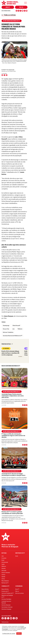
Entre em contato (19, 593)
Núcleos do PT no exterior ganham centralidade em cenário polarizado (12, 512)
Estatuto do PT (5, 591)
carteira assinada (19, 95)
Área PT (8, 7)
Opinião (3, 576)
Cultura (3, 574)
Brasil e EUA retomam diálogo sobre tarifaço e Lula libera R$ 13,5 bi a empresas (10, 353)
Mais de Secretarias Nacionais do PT (11, 366)
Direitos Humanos (6, 572)
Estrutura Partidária (6, 599)
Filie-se (21, 7)
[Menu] (25, 2)
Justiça (3, 578)
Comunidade (19, 586)
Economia (6, 348)
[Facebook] (16, 11)
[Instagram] (18, 11)
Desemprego (6, 325)
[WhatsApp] (24, 11)
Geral (16, 556)
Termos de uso (5, 622)
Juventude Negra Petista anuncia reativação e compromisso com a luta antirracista (13, 395)
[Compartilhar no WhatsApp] (6, 75)
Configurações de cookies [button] (8, 633)
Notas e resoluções (8, 545)
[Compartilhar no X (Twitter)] (4, 75)
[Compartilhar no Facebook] (2, 75)
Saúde (3, 564)
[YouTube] (22, 11)
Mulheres (20, 329)
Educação (4, 570)
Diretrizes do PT (20, 553)
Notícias (4, 553)
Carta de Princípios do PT (8, 593)
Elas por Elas (6, 329)
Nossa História (5, 589)
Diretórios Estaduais (6, 609)
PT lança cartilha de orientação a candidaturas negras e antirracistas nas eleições (13, 435)
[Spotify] (26, 11)
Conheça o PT (5, 586)
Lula (13, 329)
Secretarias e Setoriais (7, 607)
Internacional (5, 562)
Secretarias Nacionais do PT (11, 391)
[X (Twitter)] (20, 11)
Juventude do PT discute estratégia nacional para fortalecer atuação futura (13, 474)
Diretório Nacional (6, 605)
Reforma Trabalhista (8, 332)
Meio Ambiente (5, 580)
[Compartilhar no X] (25, 405)
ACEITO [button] (19, 633)
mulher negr (8, 79)
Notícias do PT (5, 582)
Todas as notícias (9, 15)
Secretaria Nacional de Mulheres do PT (12, 335)
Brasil (3, 560)
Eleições (4, 568)
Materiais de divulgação (10, 547)
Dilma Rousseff (16, 325)
